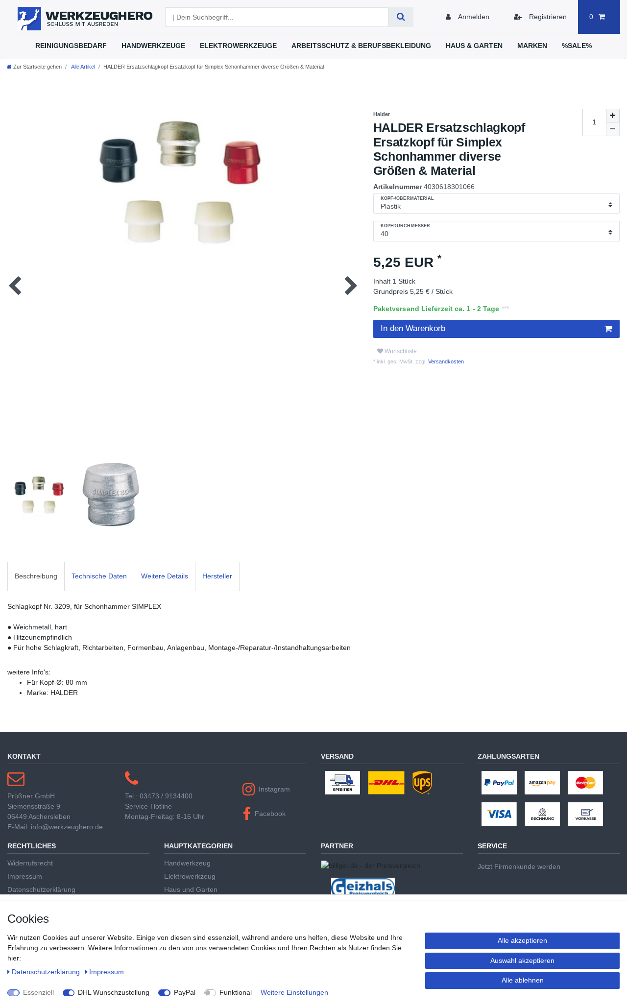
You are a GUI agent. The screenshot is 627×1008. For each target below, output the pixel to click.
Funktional (235, 992)
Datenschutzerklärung (41, 889)
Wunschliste (400, 351)
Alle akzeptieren (522, 940)
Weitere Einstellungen (294, 992)
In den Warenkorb (413, 328)
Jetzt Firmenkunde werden (519, 866)
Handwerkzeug (187, 863)
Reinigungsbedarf (71, 45)
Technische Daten (99, 576)
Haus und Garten (190, 889)
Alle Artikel (82, 67)
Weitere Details (164, 576)
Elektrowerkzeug (190, 876)
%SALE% (577, 45)
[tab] (36, 576)
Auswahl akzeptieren (522, 960)
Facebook (270, 813)
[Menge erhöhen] (613, 115)
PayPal (184, 992)
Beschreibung (36, 576)
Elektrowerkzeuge (238, 45)
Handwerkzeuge (153, 45)
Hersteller (217, 576)
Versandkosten (445, 361)
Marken (532, 45)
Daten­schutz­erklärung (47, 972)
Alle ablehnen (523, 980)
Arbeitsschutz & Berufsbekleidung (361, 45)
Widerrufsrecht (30, 863)
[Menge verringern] (613, 129)
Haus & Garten (474, 45)
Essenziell (38, 992)
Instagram (274, 789)
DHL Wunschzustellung (113, 992)
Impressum (24, 876)
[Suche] (400, 17)
